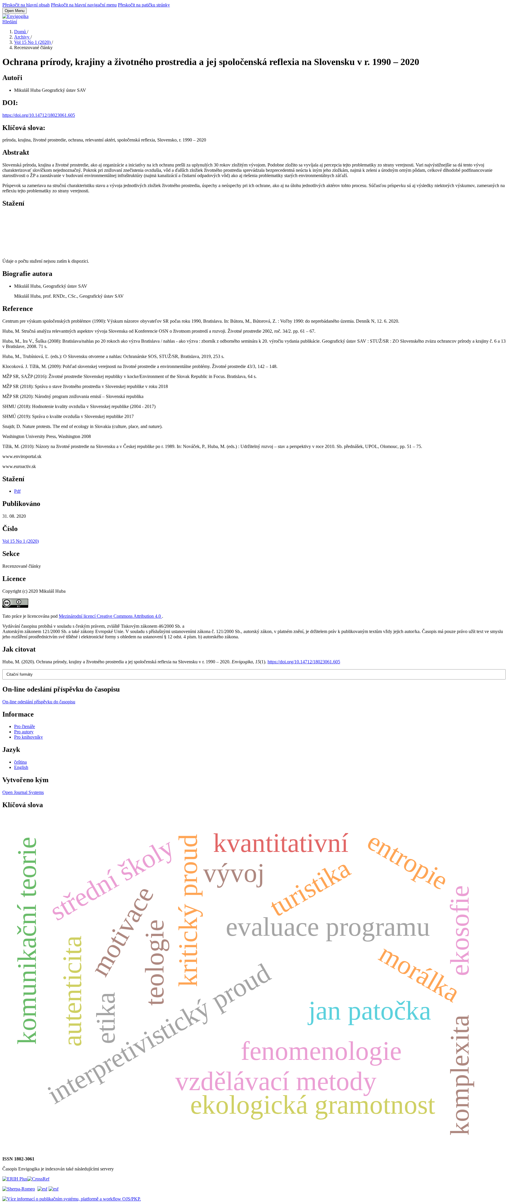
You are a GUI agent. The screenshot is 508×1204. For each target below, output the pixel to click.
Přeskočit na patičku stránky (144, 4)
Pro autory (24, 731)
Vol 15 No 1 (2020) (33, 42)
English (21, 767)
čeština (20, 762)
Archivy (22, 36)
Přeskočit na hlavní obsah (26, 4)
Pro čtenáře (24, 726)
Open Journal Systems (23, 792)
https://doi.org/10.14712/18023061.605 (38, 115)
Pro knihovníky (28, 737)
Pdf (17, 491)
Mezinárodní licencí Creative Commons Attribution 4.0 (110, 616)
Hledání (9, 21)
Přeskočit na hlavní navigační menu (84, 4)
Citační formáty (19, 674)
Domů (20, 31)
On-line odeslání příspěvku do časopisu (38, 701)
